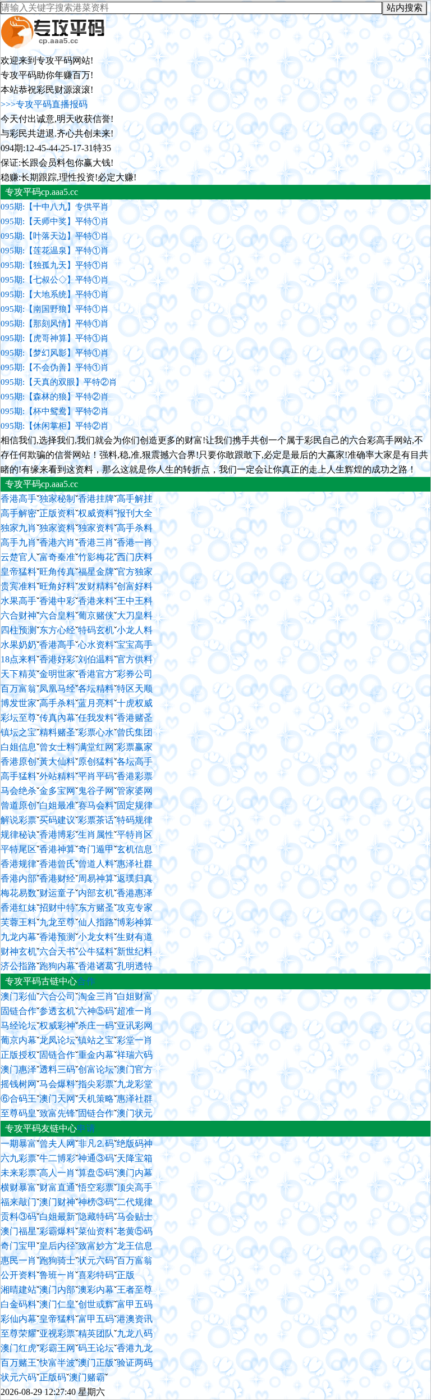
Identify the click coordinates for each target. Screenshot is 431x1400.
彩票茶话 (96, 820)
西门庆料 (135, 557)
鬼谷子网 (96, 791)
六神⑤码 (96, 1011)
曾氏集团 (135, 732)
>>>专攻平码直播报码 (44, 104)
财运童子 (57, 893)
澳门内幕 (135, 1173)
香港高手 (18, 498)
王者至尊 (135, 1289)
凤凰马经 (57, 688)
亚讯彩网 (135, 1025)
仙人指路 (96, 922)
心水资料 (96, 644)
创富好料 (135, 586)
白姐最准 (57, 805)
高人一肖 (57, 1173)
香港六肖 (57, 542)
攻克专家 (135, 907)
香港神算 (57, 849)
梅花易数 (18, 893)
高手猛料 (18, 776)
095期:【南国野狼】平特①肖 (55, 308)
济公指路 (18, 966)
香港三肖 (96, 542)
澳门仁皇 (57, 1304)
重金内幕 (96, 1055)
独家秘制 (57, 498)
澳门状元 (135, 1113)
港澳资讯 (135, 1319)
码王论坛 (96, 1348)
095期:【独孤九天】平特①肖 (55, 265)
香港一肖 (135, 542)
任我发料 (96, 717)
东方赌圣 (96, 907)
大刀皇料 (135, 615)
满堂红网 (96, 747)
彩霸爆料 (57, 1231)
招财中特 (57, 907)
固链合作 (18, 1011)
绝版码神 (135, 1143)
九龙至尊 (57, 922)
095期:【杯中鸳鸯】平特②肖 (55, 411)
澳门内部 (57, 1289)
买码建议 (57, 820)
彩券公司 (135, 674)
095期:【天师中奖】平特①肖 (55, 221)
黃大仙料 (57, 761)
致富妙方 (96, 1246)
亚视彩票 (57, 1333)
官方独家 (135, 571)
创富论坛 (96, 1069)
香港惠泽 (135, 893)
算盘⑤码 (96, 1173)
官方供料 (135, 659)
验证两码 (135, 1362)
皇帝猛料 (18, 571)
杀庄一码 (96, 1025)
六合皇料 (57, 615)
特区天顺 (135, 688)
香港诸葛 (96, 966)
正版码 (52, 1377)
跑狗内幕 (57, 966)
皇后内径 (57, 1246)
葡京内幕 (18, 1040)
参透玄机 (57, 1011)
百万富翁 (18, 688)
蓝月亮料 (96, 703)
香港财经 (57, 878)
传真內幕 (57, 717)
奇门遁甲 (96, 849)
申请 (86, 1128)
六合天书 (57, 951)
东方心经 (57, 630)
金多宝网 (57, 791)
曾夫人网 (57, 1143)
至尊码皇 (18, 1113)
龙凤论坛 (57, 1040)
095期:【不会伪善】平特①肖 (55, 367)
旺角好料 (57, 586)
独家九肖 (18, 528)
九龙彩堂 (135, 1084)
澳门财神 (57, 1202)
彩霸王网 (57, 1348)
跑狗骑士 (57, 1260)
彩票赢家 (135, 747)
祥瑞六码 (135, 1055)
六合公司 (57, 996)
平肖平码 (96, 776)
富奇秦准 (57, 557)
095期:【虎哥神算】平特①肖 (55, 338)
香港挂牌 (96, 498)
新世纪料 (135, 951)
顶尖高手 (135, 1187)
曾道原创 (18, 805)
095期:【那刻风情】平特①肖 (55, 323)
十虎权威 (135, 703)
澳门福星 (18, 1231)
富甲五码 (135, 1304)
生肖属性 (96, 834)
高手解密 (18, 513)
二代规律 (135, 1202)
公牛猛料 (96, 951)
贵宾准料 (18, 586)
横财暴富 (18, 1187)
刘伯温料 (96, 659)
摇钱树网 (18, 1084)
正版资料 (57, 513)
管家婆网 (135, 791)
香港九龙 (135, 1348)
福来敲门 (18, 1202)
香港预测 (57, 937)
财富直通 (57, 1187)
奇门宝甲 (18, 1246)
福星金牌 (96, 571)
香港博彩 (57, 834)
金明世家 (57, 674)
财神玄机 (18, 951)
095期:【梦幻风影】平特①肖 (55, 352)
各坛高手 (135, 761)
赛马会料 (96, 805)
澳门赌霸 (87, 1377)
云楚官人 (18, 557)
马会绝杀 (18, 791)
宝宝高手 (135, 644)
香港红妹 (18, 907)
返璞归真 (135, 878)
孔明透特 (135, 966)
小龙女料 (96, 937)
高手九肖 (18, 542)
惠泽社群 (135, 864)
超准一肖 (135, 1011)
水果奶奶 (18, 644)
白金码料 (18, 1304)
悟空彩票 (96, 1187)
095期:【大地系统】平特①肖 (55, 294)
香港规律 (18, 864)
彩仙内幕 (18, 1319)
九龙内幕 (18, 937)
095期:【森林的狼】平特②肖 (55, 396)
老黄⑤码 (135, 1231)
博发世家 (18, 703)
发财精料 (96, 586)
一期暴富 (18, 1143)
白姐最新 (57, 1216)
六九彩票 (18, 1158)
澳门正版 (96, 1362)
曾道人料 (96, 864)
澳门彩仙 (18, 996)
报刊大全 (135, 513)
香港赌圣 (135, 717)
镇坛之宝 (18, 732)
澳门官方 (135, 1069)
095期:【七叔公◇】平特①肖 (55, 279)
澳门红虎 (18, 1348)
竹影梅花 (96, 557)
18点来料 (18, 659)
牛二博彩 (57, 1158)
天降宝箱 (135, 1158)
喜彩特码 (96, 1275)
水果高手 (18, 601)
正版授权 (18, 1055)
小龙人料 (135, 630)
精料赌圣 (57, 732)
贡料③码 (18, 1216)
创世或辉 (96, 1304)
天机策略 (96, 1098)
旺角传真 (57, 571)
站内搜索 (405, 7)
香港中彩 (57, 601)
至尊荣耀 (18, 1333)
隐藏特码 (96, 1216)
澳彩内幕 (96, 1289)
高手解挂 (135, 498)
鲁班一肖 (57, 1275)
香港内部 (18, 878)
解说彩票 (18, 820)
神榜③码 (96, 1202)
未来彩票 (18, 1173)
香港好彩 (57, 659)
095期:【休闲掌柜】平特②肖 (55, 425)
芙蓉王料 (18, 922)
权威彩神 (57, 1025)
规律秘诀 (18, 834)
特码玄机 (96, 630)
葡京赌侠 (96, 615)
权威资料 (96, 513)
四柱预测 (18, 630)
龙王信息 (135, 1246)
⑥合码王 (18, 1098)
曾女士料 (57, 747)
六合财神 (18, 615)
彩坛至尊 (18, 717)
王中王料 (135, 601)
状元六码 (96, 1260)
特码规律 (135, 820)
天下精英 (18, 674)
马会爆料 (57, 1084)
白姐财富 (135, 996)
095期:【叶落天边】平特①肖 (55, 235)
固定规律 (135, 805)
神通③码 (96, 1158)
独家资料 (57, 528)
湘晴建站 (18, 1289)
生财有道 (135, 937)
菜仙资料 (96, 1231)
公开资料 (18, 1275)
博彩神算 (135, 922)
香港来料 (96, 601)
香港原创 (18, 761)
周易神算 (96, 878)
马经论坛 (18, 1025)
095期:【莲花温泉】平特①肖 (55, 250)
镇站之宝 (96, 1040)
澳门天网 (57, 1098)
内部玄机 (96, 893)
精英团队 (96, 1333)
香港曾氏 (57, 864)
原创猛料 (96, 761)
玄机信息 (135, 849)
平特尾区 (18, 849)
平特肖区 (135, 834)
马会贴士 (135, 1216)
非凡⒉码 (96, 1143)
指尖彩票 (96, 1084)
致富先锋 (57, 1113)
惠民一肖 (18, 1260)
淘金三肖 (96, 996)
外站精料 (57, 776)
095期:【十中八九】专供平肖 (55, 206)
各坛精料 (96, 688)
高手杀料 (135, 528)
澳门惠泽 (18, 1069)
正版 (126, 1275)
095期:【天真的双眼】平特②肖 (59, 382)
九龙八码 (135, 1333)
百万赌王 (18, 1362)
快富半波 (57, 1362)
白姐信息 (18, 747)
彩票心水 (96, 732)
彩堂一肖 (135, 1040)
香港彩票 (135, 776)
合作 (86, 981)
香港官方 (96, 674)
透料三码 (57, 1069)
